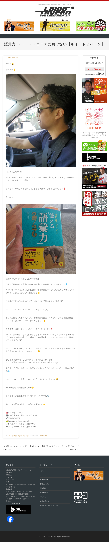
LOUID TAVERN (47, 536)
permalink (43, 436)
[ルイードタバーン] (54, 12)
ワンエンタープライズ (14, 504)
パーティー (44, 480)
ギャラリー (44, 497)
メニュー (43, 475)
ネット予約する (94, 69)
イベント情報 (12, 436)
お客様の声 (44, 493)
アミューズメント (46, 484)
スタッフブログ (23, 436)
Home (42, 471)
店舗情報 (43, 488)
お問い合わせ (45, 501)
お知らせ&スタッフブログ (49, 506)
